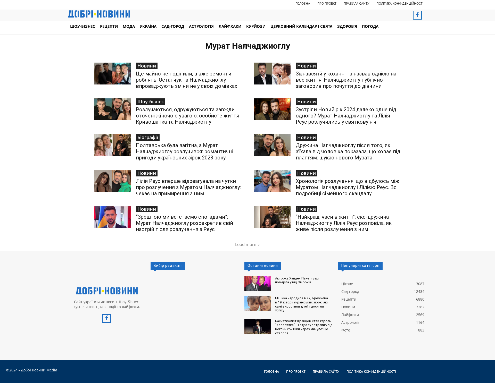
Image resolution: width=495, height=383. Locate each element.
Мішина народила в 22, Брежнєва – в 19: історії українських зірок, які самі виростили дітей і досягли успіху (303, 304)
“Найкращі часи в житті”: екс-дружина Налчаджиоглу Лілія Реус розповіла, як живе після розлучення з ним (344, 223)
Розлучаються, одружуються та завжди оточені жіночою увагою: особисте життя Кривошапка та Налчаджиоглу (187, 115)
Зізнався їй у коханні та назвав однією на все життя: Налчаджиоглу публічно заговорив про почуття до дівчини (346, 80)
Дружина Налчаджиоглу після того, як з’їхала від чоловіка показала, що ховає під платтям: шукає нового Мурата (348, 151)
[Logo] (106, 290)
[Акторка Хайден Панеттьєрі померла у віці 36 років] (257, 283)
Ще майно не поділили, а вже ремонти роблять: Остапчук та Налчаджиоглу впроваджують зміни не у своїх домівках (186, 80)
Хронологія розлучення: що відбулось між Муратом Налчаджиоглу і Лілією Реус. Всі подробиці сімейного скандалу (347, 187)
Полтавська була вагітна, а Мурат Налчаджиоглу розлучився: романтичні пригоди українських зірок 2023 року (184, 151)
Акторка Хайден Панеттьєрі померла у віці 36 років (297, 280)
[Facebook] (417, 15)
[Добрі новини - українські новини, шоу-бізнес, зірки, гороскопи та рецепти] (99, 14)
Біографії (147, 137)
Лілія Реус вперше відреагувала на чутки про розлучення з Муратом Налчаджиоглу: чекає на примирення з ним (188, 187)
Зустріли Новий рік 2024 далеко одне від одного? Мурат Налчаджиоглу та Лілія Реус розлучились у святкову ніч (346, 115)
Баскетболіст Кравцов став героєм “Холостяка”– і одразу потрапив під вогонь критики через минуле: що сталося (303, 327)
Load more (245, 244)
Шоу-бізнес (150, 101)
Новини (146, 66)
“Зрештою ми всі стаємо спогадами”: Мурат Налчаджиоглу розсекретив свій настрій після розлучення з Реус (184, 223)
